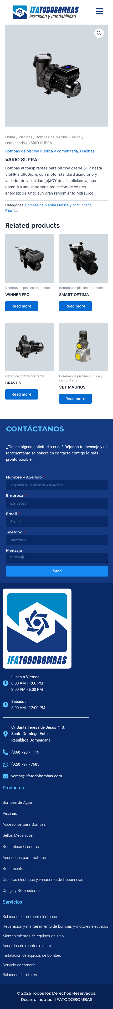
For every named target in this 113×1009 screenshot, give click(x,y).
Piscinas (25, 137)
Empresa (15, 495)
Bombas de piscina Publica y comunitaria (41, 151)
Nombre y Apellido (24, 477)
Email (12, 513)
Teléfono (14, 532)
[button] (99, 33)
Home (10, 137)
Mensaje (14, 550)
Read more (22, 306)
